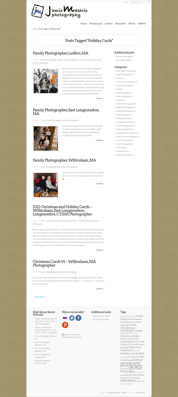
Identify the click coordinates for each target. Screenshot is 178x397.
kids (141, 353)
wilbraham (128, 381)
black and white (133, 322)
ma (142, 356)
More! (132, 23)
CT (132, 333)
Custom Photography (124, 85)
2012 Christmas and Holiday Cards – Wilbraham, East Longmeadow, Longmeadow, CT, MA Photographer (62, 210)
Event (118, 89)
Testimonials (95, 23)
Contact (109, 23)
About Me (120, 23)
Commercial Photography (125, 82)
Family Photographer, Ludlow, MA (60, 53)
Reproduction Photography (126, 133)
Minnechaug (126, 360)
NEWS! (142, 23)
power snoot (139, 372)
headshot (126, 350)
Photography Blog (94, 59)
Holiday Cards (129, 353)
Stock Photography (123, 144)
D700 (135, 333)
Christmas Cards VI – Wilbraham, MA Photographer (64, 263)
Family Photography (70, 59)
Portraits (127, 371)
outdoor (137, 360)
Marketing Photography (124, 111)
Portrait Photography (41, 63)
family (142, 342)
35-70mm (123, 316)
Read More (100, 98)
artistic (139, 316)
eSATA (136, 342)
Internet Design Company (118, 393)
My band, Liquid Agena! (124, 56)
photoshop (124, 369)
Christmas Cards (131, 330)
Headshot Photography (124, 107)
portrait (135, 368)
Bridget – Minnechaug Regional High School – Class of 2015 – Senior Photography (46, 321)
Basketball (138, 319)
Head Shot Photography (125, 104)
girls (126, 347)
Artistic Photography (48, 59)
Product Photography (124, 129)
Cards (59, 59)
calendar (124, 325)
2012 (133, 316)
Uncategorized (121, 151)
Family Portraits (129, 344)
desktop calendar (130, 336)
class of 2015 (125, 333)
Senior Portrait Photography (126, 137)
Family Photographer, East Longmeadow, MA (66, 112)
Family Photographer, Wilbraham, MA (64, 160)
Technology (120, 148)
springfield (124, 378)
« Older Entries (39, 297)
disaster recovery (127, 339)
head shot (135, 347)
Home (84, 23)
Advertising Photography (125, 71)
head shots (136, 351)
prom (122, 375)
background (127, 319)
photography (131, 365)
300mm (129, 316)
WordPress (141, 393)
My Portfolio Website (123, 60)
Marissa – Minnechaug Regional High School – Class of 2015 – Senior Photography (46, 330)
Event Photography (53, 220)
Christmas (127, 328)
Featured (82, 59)
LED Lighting (124, 357)
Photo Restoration (123, 115)
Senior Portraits (134, 375)
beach (122, 322)
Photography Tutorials (124, 122)
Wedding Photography (124, 155)
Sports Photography (123, 140)
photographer (130, 363)
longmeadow (134, 357)
